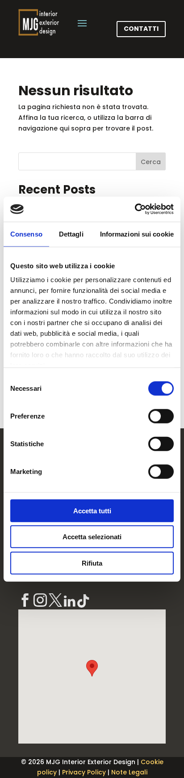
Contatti (141, 28)
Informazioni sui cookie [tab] (137, 233)
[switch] (161, 416)
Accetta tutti (92, 510)
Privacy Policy (84, 772)
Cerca (151, 161)
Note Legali (129, 772)
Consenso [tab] (26, 233)
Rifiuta (92, 563)
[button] (92, 668)
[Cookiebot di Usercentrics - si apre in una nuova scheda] (135, 209)
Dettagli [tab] (71, 233)
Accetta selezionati (92, 537)
